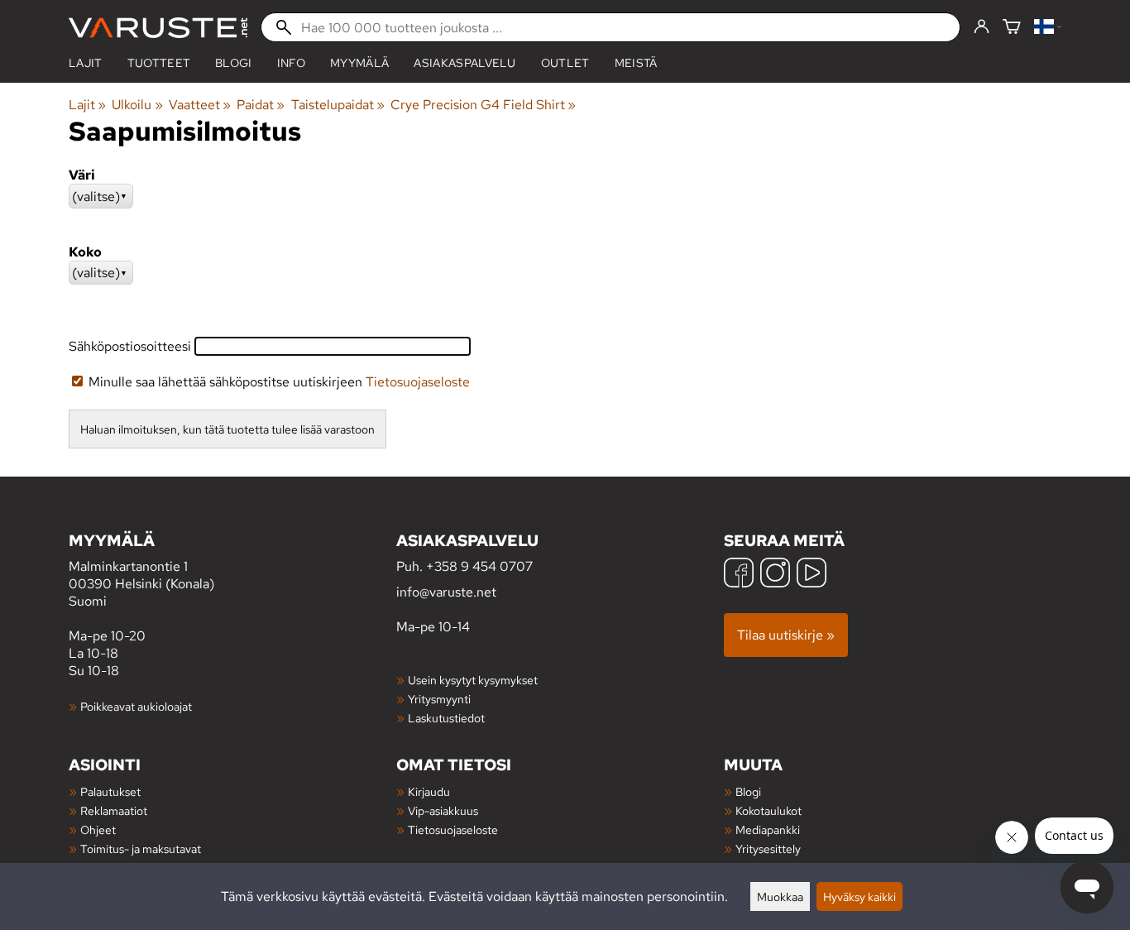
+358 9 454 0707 (479, 566)
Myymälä (359, 62)
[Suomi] (1047, 27)
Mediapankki (767, 829)
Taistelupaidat (338, 104)
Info (291, 62)
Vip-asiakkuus (443, 810)
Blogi (748, 791)
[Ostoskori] (1012, 27)
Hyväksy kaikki (859, 896)
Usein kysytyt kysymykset (473, 680)
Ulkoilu (137, 104)
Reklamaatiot (113, 810)
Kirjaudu (429, 791)
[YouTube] (811, 575)
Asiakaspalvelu (464, 62)
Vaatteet (200, 104)
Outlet (565, 62)
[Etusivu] (158, 27)
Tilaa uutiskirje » (786, 635)
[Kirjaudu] (981, 27)
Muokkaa (780, 896)
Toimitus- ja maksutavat (140, 848)
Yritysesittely (768, 848)
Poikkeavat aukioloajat (136, 706)
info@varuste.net (446, 592)
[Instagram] (775, 575)
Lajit (86, 62)
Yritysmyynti (439, 699)
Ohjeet (98, 829)
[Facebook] (739, 575)
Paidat (261, 104)
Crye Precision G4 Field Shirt (483, 104)
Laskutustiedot (446, 718)
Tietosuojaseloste (418, 382)
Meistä (636, 62)
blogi (233, 62)
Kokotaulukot (768, 810)
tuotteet (159, 62)
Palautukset (110, 791)
